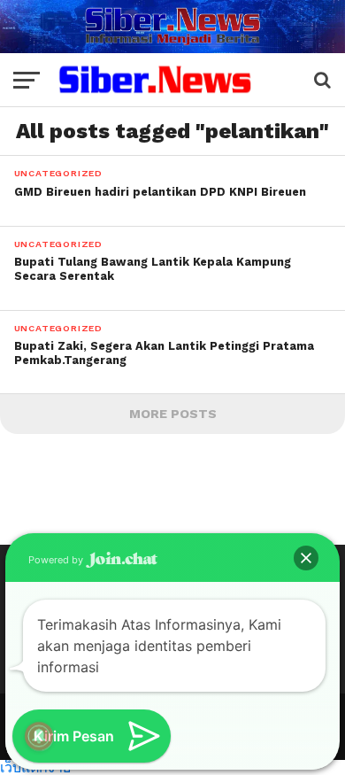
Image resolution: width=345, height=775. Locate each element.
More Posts (173, 414)
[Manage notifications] (39, 736)
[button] (306, 558)
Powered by (57, 560)
